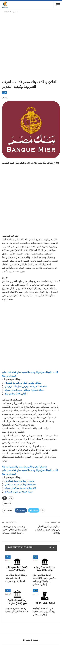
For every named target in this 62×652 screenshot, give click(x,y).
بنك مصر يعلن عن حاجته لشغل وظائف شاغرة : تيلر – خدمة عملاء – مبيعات (14, 529)
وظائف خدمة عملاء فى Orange (19, 481)
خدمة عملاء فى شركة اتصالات (19, 491)
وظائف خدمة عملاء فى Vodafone (20, 484)
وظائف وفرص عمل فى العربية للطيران (23, 383)
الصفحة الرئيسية (32, 640)
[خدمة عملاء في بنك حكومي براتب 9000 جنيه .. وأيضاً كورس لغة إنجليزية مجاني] (45, 563)
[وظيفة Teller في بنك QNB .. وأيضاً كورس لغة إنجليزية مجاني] (45, 597)
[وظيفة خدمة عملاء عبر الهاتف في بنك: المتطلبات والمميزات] (17, 563)
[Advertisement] (31, 46)
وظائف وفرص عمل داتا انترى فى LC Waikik (26, 386)
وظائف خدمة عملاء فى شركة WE (20, 488)
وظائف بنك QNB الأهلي (16, 393)
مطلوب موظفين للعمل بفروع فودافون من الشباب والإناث (47, 529)
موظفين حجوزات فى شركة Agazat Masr (24, 390)
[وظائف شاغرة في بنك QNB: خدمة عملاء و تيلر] (17, 597)
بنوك (4, 92)
